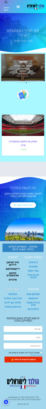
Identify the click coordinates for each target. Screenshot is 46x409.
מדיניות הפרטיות (36, 355)
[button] (18, 6)
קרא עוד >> (23, 149)
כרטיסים (6, 8)
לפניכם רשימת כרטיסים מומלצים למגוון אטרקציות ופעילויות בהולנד (23, 195)
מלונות (6, 10)
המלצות (12, 294)
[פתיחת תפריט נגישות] (6, 402)
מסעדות (33, 266)
